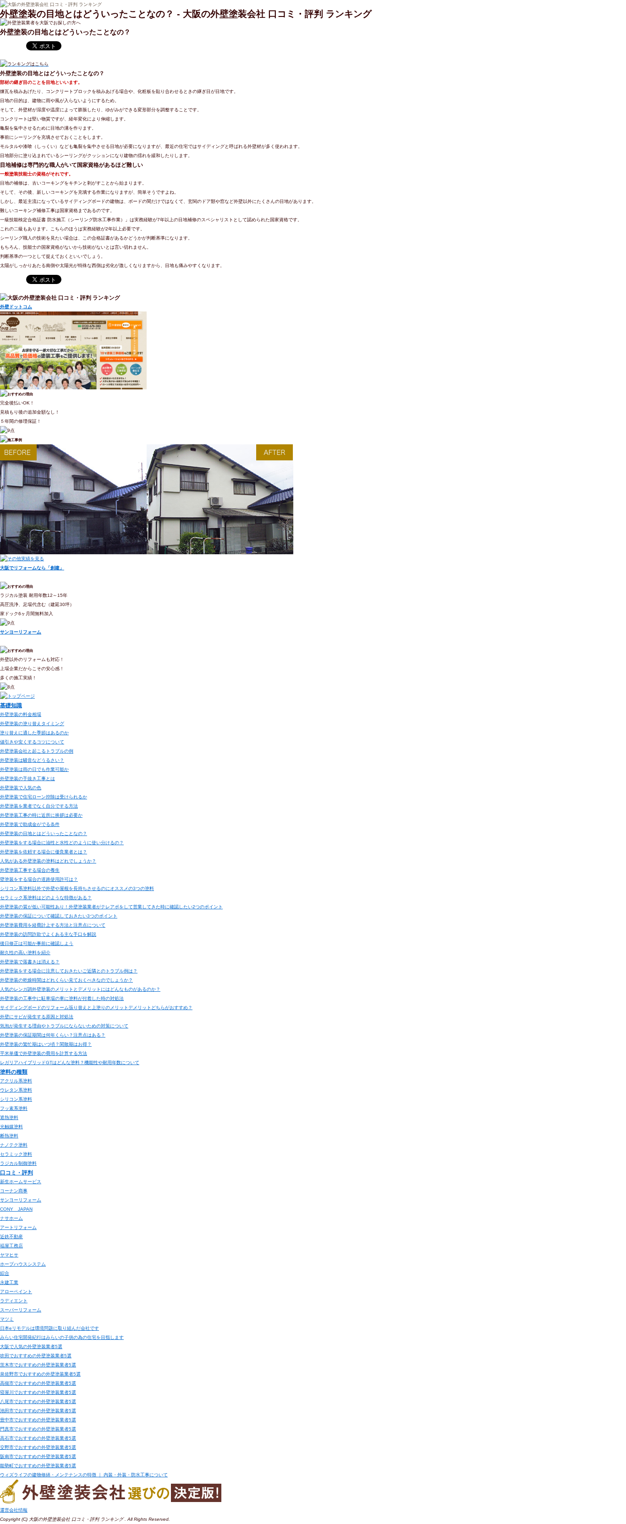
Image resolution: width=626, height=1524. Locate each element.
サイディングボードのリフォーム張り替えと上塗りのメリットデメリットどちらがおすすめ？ (96, 1007)
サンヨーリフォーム (20, 631)
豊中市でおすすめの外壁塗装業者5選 (38, 1419)
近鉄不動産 (11, 1236)
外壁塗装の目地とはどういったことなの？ (43, 833)
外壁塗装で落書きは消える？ (30, 961)
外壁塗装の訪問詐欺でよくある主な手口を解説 (48, 934)
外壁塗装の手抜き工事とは (27, 778)
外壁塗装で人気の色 (20, 787)
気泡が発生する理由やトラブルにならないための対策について (64, 1025)
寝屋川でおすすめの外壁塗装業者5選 (38, 1392)
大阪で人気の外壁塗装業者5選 (31, 1346)
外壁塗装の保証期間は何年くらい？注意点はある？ (52, 1035)
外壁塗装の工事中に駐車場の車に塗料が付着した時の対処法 (62, 998)
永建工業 (9, 1282)
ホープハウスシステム (23, 1264)
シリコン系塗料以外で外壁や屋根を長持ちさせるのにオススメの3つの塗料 (77, 888)
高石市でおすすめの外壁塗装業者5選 (38, 1438)
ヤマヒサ (9, 1254)
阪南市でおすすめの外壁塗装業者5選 (38, 1456)
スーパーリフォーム (20, 1309)
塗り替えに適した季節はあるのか (34, 732)
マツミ (7, 1319)
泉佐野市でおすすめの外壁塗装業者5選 (40, 1374)
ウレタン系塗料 (16, 1089)
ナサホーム (11, 1218)
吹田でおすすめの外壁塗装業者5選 (35, 1355)
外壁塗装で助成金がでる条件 (30, 824)
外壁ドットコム (16, 306)
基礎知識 (11, 705)
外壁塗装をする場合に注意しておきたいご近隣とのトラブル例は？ (68, 970)
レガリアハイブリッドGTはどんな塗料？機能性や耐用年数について (69, 1062)
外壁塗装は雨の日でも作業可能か (34, 769)
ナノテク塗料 (13, 1144)
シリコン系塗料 (16, 1099)
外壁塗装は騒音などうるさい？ (32, 760)
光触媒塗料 (11, 1126)
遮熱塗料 (9, 1117)
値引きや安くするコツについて (32, 741)
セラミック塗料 (16, 1154)
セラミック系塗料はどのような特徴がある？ (46, 897)
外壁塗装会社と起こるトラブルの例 (36, 751)
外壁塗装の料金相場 (20, 714)
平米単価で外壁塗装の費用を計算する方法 (43, 1053)
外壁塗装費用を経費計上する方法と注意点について (52, 925)
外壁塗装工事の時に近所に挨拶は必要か (41, 815)
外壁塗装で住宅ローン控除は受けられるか (43, 796)
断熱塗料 (9, 1135)
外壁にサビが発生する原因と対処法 (36, 1016)
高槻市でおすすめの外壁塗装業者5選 (38, 1383)
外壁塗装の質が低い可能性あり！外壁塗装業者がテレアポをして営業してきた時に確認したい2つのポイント (111, 906)
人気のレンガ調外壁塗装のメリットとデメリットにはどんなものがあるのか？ (80, 989)
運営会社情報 (13, 1510)
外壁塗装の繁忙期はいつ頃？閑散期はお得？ (46, 1044)
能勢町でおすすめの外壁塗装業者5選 (38, 1465)
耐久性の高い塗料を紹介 (25, 952)
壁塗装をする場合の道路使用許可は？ (39, 879)
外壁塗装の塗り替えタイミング (32, 723)
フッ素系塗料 (13, 1108)
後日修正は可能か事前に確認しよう (36, 943)
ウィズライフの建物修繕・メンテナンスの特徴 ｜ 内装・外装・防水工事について (84, 1474)
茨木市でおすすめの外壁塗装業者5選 (38, 1364)
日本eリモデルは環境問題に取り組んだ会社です (49, 1328)
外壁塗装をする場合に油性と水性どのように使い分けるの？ (62, 842)
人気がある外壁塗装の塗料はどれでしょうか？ (48, 860)
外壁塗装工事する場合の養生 (30, 870)
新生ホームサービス (20, 1181)
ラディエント (13, 1300)
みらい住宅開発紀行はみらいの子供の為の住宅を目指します (62, 1337)
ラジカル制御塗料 (18, 1163)
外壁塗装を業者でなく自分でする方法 (39, 805)
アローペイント (16, 1291)
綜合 (4, 1273)
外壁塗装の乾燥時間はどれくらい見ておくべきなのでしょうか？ (66, 980)
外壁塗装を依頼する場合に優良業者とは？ (43, 851)
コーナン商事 (13, 1190)
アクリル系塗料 (16, 1080)
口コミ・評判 (16, 1172)
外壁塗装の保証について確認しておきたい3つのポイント (58, 915)
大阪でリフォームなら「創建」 (32, 567)
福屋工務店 (11, 1245)
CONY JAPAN (16, 1209)
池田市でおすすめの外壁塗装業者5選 (38, 1410)
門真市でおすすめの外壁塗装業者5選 (38, 1428)
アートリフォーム (18, 1227)
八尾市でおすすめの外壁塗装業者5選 (38, 1401)
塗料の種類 (13, 1072)
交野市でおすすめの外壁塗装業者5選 (38, 1447)
